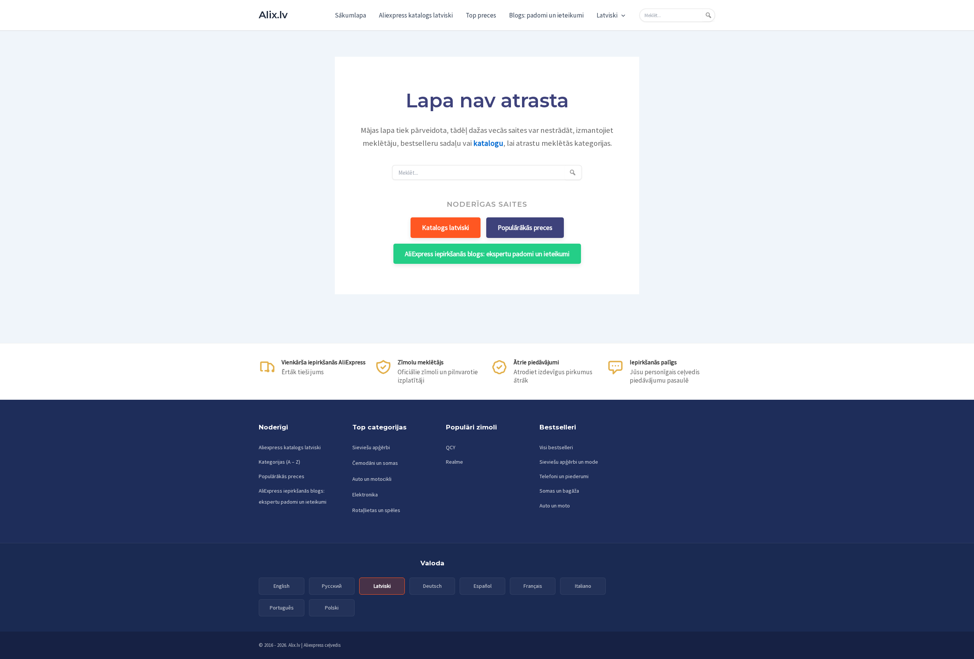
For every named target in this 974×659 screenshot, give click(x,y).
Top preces (481, 15)
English (282, 585)
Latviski (607, 15)
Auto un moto (555, 505)
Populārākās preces (525, 227)
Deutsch (432, 585)
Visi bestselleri (556, 447)
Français (533, 585)
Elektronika (365, 494)
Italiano (583, 585)
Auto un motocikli (372, 479)
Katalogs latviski (445, 227)
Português (282, 607)
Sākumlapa (350, 15)
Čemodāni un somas (375, 463)
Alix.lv (273, 15)
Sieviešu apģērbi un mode (569, 461)
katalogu (488, 143)
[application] (621, 15)
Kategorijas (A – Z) (279, 461)
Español (483, 585)
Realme (454, 461)
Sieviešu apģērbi (371, 447)
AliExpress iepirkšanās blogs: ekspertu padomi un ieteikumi (487, 253)
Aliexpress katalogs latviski (416, 15)
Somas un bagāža (559, 490)
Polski (332, 607)
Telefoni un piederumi (564, 476)
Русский (332, 585)
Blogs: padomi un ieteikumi (546, 15)
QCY (450, 447)
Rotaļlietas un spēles (376, 510)
